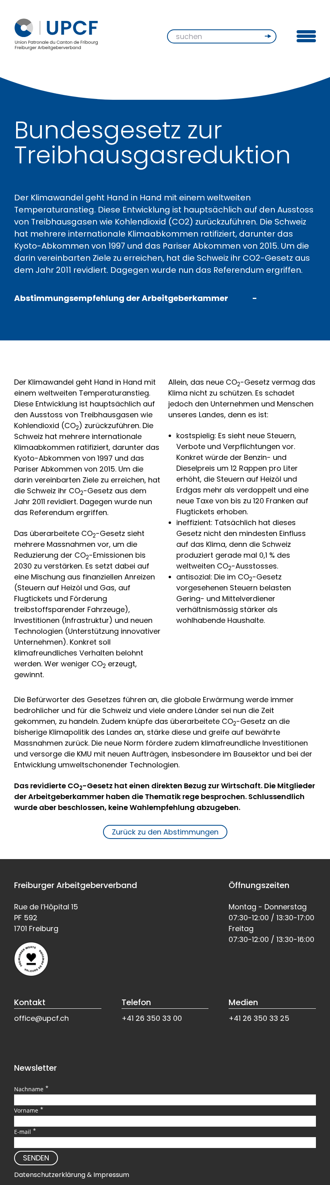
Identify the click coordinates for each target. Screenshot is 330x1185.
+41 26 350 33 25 (259, 1018)
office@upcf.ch (41, 1018)
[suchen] (269, 36)
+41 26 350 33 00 (152, 1018)
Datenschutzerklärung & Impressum (71, 1174)
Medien (243, 1002)
